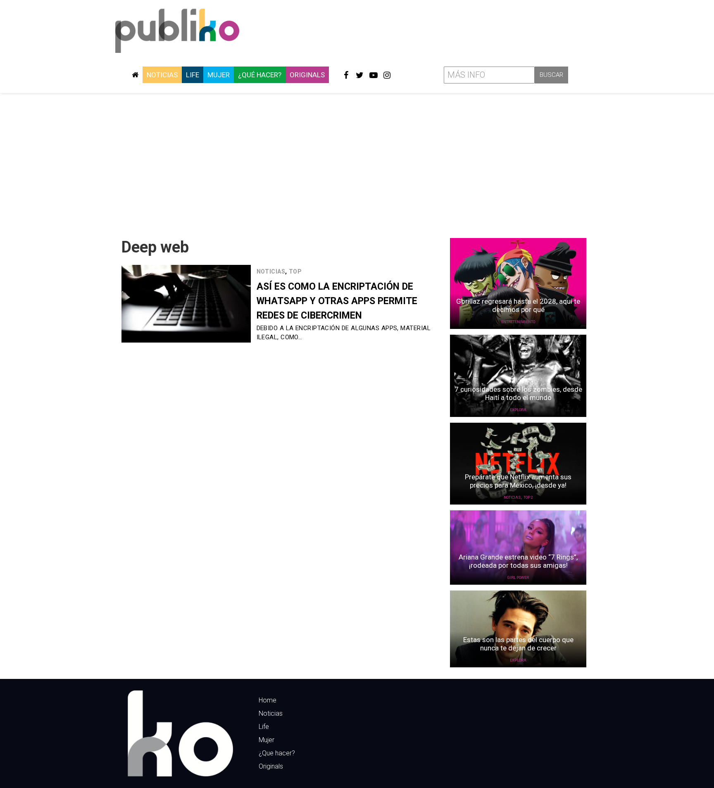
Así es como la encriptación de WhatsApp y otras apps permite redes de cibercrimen (337, 301)
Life (192, 75)
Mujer (218, 75)
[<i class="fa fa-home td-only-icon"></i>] (135, 75)
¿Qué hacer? (259, 75)
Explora (518, 410)
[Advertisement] (357, 162)
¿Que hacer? (277, 753)
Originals (307, 75)
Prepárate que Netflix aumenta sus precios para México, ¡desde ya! (518, 481)
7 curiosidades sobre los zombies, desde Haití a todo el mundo (518, 393)
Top (295, 271)
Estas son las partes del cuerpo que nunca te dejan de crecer (518, 644)
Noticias (162, 75)
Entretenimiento (518, 322)
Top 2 (528, 497)
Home (267, 700)
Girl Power (518, 578)
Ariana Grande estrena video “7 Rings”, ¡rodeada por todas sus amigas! (518, 561)
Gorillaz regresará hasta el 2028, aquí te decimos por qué (518, 305)
